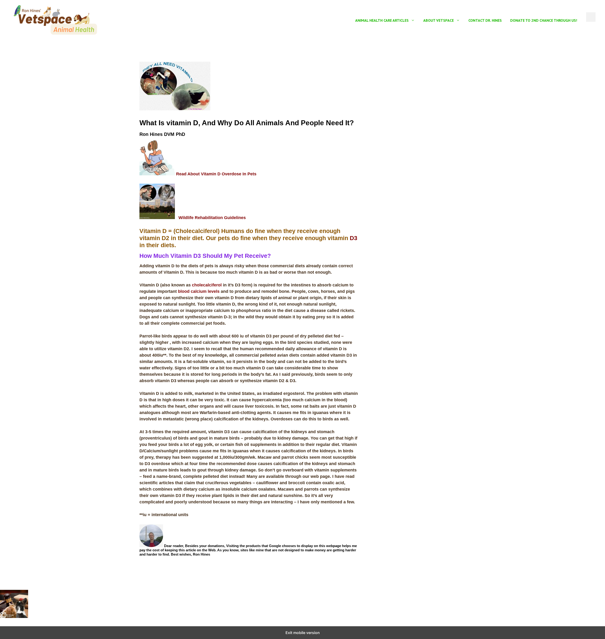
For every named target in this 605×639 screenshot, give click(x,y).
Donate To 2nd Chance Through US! (543, 20)
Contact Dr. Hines (485, 20)
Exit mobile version (302, 632)
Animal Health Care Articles (382, 20)
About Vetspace (438, 20)
